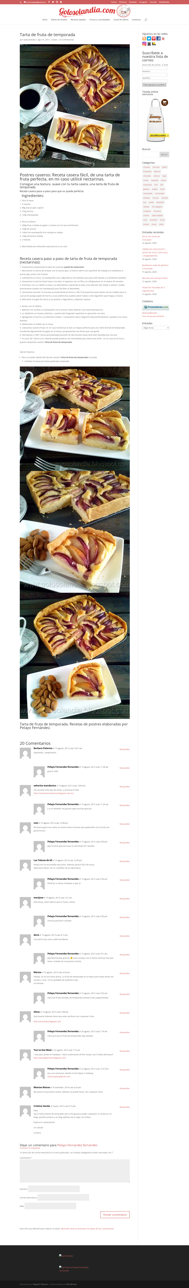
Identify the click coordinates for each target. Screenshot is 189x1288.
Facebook (133, 2)
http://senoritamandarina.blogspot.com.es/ (54, 793)
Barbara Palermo (43, 748)
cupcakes (154, 180)
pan (144, 202)
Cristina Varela (42, 1106)
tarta (145, 220)
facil (156, 185)
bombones (147, 171)
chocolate (147, 176)
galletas (146, 189)
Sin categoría (157, 207)
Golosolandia (30, 39)
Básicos (157, 171)
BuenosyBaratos (149, 313)
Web (22, 1206)
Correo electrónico (28, 1197)
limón (162, 189)
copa (164, 176)
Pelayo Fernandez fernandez (63, 766)
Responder (125, 749)
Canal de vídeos (121, 20)
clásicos (157, 176)
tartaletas (153, 220)
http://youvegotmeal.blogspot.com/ (50, 1057)
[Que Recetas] (66, 1256)
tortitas (146, 224)
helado (154, 189)
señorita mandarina (45, 785)
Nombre (23, 1189)
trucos (154, 224)
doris (36, 934)
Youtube (153, 2)
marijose (38, 897)
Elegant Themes (40, 1284)
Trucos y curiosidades (99, 20)
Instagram (143, 2)
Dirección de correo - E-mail (155, 64)
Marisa (37, 972)
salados (146, 207)
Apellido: (146, 78)
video (161, 224)
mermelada (147, 193)
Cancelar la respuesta (30, 1148)
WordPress (71, 1284)
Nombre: (146, 71)
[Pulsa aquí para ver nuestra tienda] (155, 142)
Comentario (26, 1157)
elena (37, 1011)
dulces (163, 180)
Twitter (114, 2)
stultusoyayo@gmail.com (58, 1076)
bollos (164, 167)
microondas (159, 193)
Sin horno (157, 211)
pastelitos (160, 202)
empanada (147, 185)
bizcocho (156, 167)
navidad (164, 198)
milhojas (146, 198)
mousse (156, 198)
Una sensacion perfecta (153, 316)
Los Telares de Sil (43, 860)
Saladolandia (164, 2)
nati (36, 822)
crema (145, 180)
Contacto (136, 20)
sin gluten (147, 211)
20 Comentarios (66, 39)
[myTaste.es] (65, 1267)
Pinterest (123, 2)
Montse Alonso (42, 1087)
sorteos (146, 215)
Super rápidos (157, 215)
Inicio (44, 20)
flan (161, 185)
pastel (151, 202)
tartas (54, 39)
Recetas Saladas (78, 20)
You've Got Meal (42, 1050)
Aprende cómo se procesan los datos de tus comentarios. (87, 1228)
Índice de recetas (59, 20)
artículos (146, 167)
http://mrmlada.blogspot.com (47, 1021)
